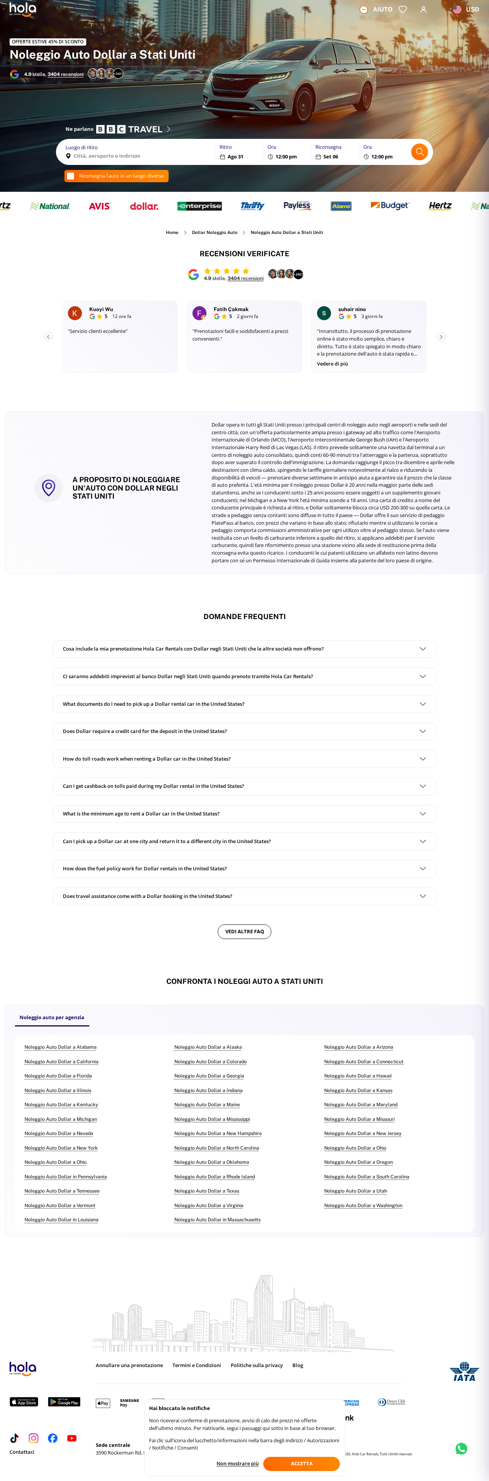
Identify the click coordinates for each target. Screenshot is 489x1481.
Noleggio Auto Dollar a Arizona (358, 1047)
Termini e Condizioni (196, 1365)
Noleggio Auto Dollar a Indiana (208, 1090)
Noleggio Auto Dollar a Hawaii (358, 1076)
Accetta (302, 1463)
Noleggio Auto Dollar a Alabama (61, 1047)
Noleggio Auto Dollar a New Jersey (363, 1133)
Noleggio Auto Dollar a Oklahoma (211, 1162)
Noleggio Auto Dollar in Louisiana (61, 1219)
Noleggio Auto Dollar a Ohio (355, 1148)
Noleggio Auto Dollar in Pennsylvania (66, 1177)
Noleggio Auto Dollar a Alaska (208, 1047)
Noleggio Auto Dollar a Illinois (58, 1090)
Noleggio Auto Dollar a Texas (206, 1191)
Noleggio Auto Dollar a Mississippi (212, 1119)
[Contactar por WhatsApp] (461, 1455)
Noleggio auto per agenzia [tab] (52, 1017)
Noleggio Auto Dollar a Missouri (359, 1119)
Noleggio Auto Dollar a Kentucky (61, 1104)
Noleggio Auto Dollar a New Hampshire (218, 1133)
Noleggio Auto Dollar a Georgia (209, 1076)
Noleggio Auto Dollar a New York (61, 1148)
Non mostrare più (238, 1463)
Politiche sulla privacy (257, 1365)
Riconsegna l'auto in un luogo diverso (121, 176)
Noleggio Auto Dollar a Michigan (61, 1119)
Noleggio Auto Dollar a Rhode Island (214, 1177)
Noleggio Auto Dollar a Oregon (358, 1162)
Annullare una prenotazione (129, 1365)
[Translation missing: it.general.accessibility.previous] (48, 337)
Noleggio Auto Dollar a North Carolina (216, 1148)
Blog (297, 1365)
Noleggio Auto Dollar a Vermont (60, 1205)
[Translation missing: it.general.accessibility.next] (441, 337)
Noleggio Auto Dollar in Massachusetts (217, 1219)
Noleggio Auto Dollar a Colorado (210, 1061)
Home (172, 232)
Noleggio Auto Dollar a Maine (207, 1104)
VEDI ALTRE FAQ (244, 931)
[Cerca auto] (419, 151)
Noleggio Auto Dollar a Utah (355, 1191)
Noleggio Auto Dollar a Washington (363, 1205)
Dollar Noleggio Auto (215, 232)
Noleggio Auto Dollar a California (61, 1061)
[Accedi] (423, 10)
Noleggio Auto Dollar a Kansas (358, 1090)
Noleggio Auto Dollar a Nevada (59, 1133)
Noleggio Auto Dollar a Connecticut (364, 1061)
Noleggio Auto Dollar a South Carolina (366, 1177)
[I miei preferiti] (403, 10)
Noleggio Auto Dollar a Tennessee (62, 1191)
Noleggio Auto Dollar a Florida (58, 1076)
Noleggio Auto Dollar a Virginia (208, 1205)
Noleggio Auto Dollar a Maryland (360, 1104)
